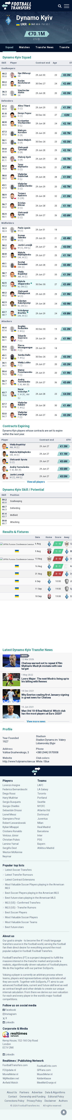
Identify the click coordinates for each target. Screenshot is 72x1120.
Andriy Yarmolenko (24, 381)
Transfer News (44, 47)
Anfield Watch (10, 1082)
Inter (39, 835)
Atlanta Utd (43, 810)
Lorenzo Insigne (11, 785)
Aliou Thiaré (24, 106)
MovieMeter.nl (10, 1074)
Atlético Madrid (45, 848)
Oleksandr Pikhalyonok (24, 292)
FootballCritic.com (47, 1065)
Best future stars (14, 927)
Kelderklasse (44, 1078)
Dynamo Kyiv (34, 17)
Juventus (42, 818)
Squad (9, 47)
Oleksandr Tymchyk (23, 148)
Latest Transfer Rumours (19, 874)
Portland (42, 797)
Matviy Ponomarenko (25, 371)
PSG (39, 839)
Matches (24, 47)
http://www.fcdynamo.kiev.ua (19, 761)
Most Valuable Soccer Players (21, 917)
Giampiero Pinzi (11, 818)
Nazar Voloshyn (22, 390)
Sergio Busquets (12, 802)
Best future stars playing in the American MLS (30, 897)
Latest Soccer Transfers (18, 869)
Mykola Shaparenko (24, 282)
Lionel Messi (10, 814)
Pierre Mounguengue (25, 346)
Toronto (41, 793)
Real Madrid (44, 827)
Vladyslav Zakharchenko (25, 185)
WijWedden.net (11, 1078)
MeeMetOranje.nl (46, 1082)
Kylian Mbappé (11, 827)
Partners (24, 1092)
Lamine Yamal (11, 843)
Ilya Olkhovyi (24, 73)
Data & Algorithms (55, 1092)
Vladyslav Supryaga (22, 413)
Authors (63, 1100)
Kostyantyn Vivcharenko (24, 122)
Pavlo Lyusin (24, 228)
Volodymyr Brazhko (23, 312)
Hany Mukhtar (10, 797)
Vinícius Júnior (11, 835)
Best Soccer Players (16, 912)
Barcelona (43, 831)
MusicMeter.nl (44, 1074)
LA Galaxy (42, 789)
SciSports (48, 968)
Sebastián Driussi (12, 810)
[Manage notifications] (64, 1112)
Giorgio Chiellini (11, 806)
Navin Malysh (24, 140)
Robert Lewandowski (14, 822)
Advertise (37, 1092)
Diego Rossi (9, 793)
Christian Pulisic (11, 839)
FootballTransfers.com (15, 1065)
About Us (12, 1092)
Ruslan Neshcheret (24, 82)
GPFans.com (44, 1070)
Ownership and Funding (32, 1096)
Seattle (41, 802)
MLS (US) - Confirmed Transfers (22, 902)
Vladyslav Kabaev (22, 404)
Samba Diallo (24, 355)
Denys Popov (25, 113)
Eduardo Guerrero (22, 337)
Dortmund (43, 814)
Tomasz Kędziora (22, 194)
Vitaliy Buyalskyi (23, 273)
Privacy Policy (34, 1100)
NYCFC (41, 806)
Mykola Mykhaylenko (24, 254)
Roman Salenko (22, 236)
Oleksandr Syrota (23, 214)
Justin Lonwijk (25, 245)
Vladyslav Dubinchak (23, 175)
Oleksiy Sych (24, 157)
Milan (40, 822)
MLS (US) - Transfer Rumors (20, 907)
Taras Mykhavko (23, 166)
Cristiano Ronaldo (12, 831)
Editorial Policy (56, 1096)
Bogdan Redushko (23, 327)
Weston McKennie (12, 852)
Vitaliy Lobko (24, 363)
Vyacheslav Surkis (23, 91)
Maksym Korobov (22, 131)
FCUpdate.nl (9, 1070)
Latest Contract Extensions (20, 879)
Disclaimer (50, 1100)
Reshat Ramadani (22, 263)
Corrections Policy (14, 1100)
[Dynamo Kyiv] (8, 20)
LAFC (40, 785)
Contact (12, 1096)
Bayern (41, 843)
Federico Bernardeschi (15, 789)
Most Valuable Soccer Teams (21, 922)
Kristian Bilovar (21, 204)
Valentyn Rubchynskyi (24, 302)
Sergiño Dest (10, 848)
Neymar (7, 856)
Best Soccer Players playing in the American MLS (32, 892)
